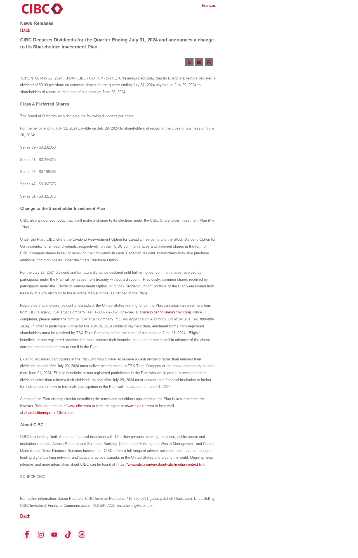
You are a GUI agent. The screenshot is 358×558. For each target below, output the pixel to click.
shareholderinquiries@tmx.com (165, 312)
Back (25, 30)
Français (209, 5)
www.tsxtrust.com (139, 406)
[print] (209, 62)
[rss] (189, 62)
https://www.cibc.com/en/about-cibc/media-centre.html (160, 464)
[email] (199, 62)
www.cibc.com (79, 406)
